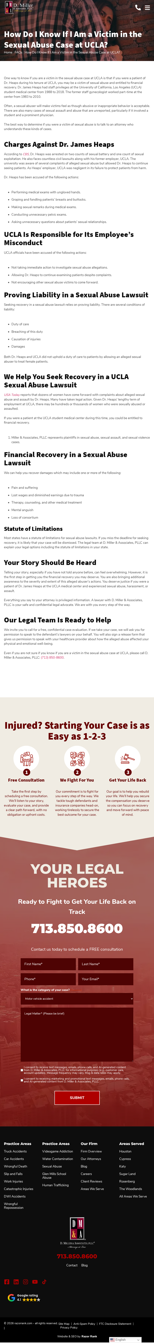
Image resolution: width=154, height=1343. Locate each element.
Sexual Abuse (52, 1166)
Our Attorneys (91, 1159)
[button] (24, 1297)
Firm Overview (91, 1151)
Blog (84, 1265)
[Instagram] (25, 1282)
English (120, 1339)
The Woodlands (130, 1189)
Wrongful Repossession (13, 1206)
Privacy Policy (69, 1327)
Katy (122, 1166)
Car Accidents (14, 1159)
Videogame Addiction (57, 1151)
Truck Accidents (15, 1151)
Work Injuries (13, 1181)
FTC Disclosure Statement (115, 1324)
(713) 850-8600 (52, 657)
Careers (86, 1174)
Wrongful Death (15, 1166)
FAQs (18, 52)
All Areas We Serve (133, 1196)
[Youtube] (35, 1282)
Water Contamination (57, 1159)
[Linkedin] (16, 1282)
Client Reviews (91, 1181)
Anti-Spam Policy (84, 1324)
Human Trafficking (55, 1185)
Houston (125, 1151)
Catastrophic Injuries (18, 1189)
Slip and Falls (13, 1174)
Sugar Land (127, 1174)
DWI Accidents (15, 1196)
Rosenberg (127, 1181)
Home (8, 52)
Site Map (63, 1324)
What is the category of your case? (51, 989)
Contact (72, 1265)
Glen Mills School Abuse (54, 1176)
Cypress (125, 1159)
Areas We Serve (92, 1189)
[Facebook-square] (7, 1282)
